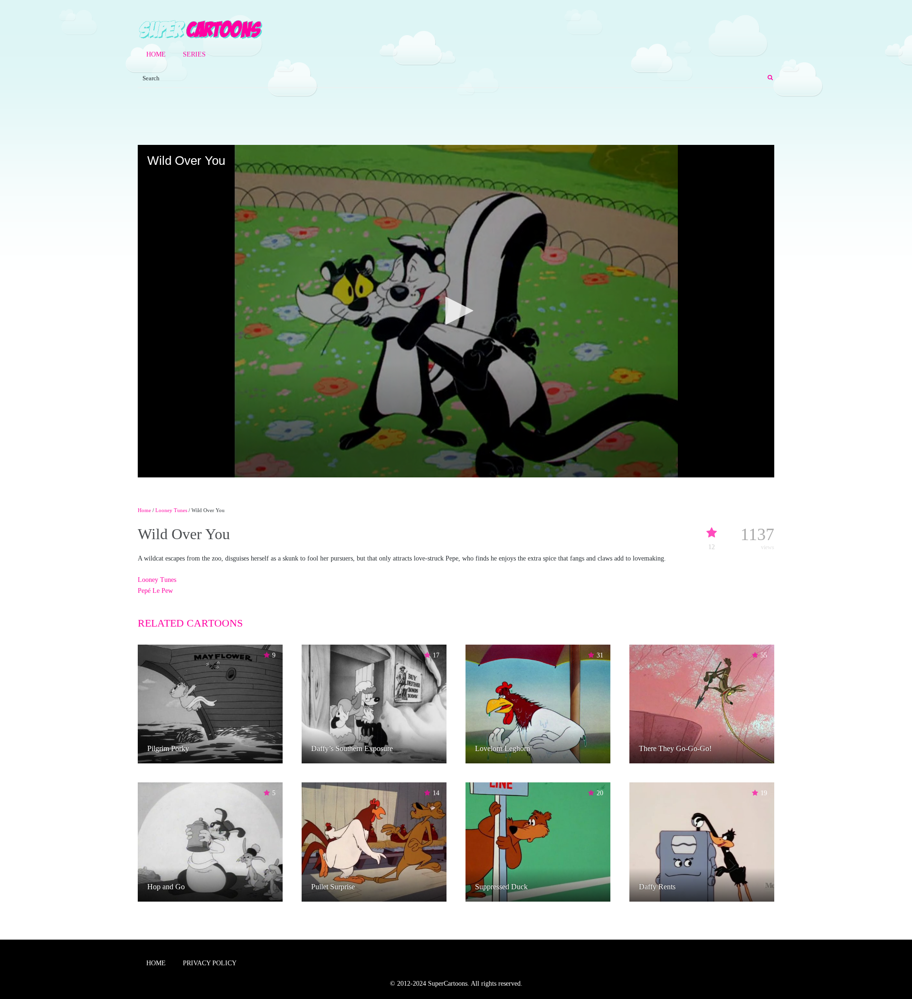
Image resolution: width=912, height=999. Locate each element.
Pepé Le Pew (155, 590)
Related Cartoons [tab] (190, 623)
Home (156, 54)
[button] (456, 311)
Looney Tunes (171, 510)
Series (194, 54)
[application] (456, 311)
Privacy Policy (210, 963)
